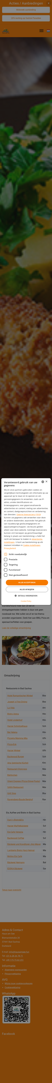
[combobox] (42, 481)
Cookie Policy (26, 601)
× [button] (46, 482)
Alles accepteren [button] (26, 582)
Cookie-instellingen (31, 545)
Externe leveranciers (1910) (29, 514)
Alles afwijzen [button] (27, 589)
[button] (26, 595)
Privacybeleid (10, 548)
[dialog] (26, 541)
